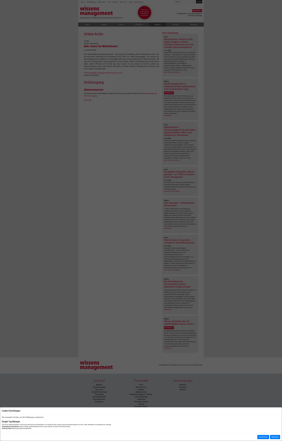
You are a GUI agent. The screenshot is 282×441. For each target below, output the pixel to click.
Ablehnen (275, 437)
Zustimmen (263, 437)
